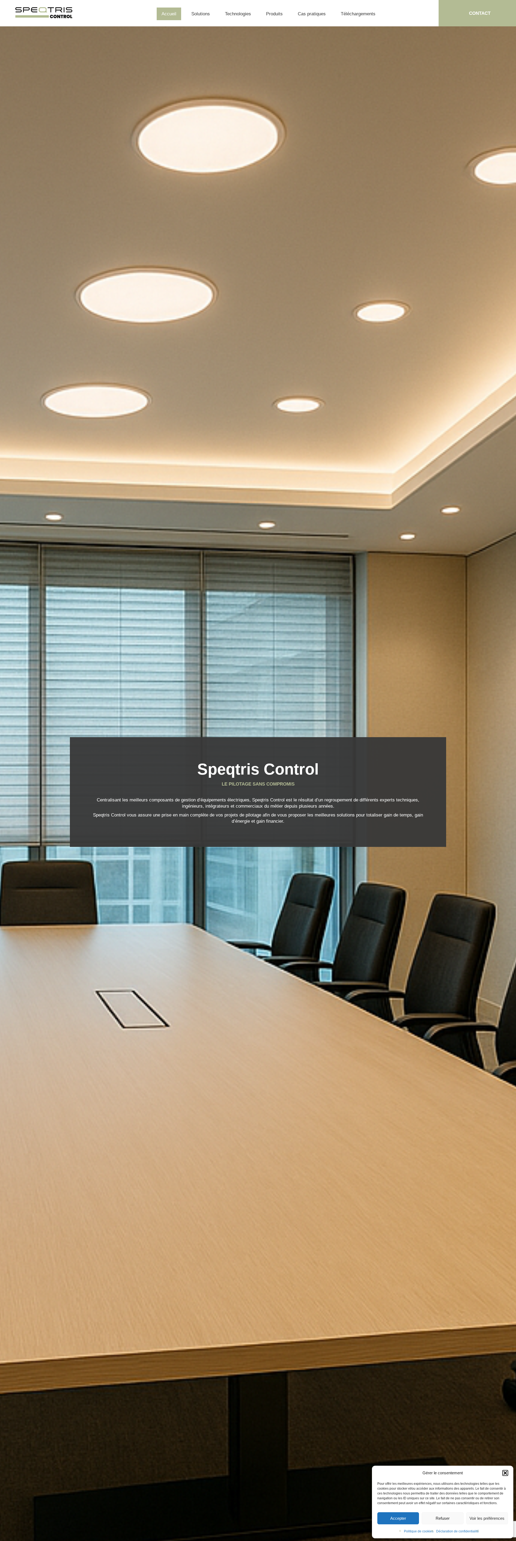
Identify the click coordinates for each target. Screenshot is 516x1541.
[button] (505, 1473)
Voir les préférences (487, 1518)
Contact (479, 13)
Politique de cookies (418, 1531)
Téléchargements (358, 13)
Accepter (398, 1518)
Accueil (169, 13)
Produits (274, 13)
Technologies (238, 13)
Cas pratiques (312, 13)
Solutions (200, 13)
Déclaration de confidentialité (457, 1531)
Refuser (443, 1518)
